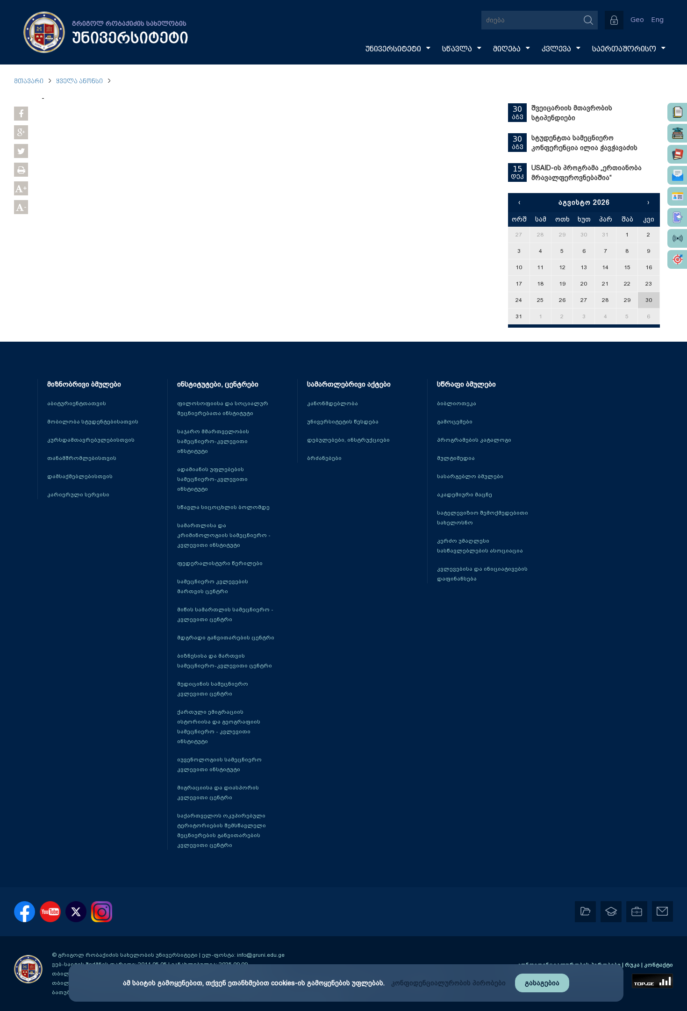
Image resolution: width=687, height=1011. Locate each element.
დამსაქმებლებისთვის (80, 476)
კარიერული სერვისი (78, 494)
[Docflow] (677, 112)
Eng (657, 20)
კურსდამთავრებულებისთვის (91, 440)
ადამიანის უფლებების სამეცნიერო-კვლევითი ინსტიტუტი (212, 479)
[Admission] (677, 217)
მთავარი (28, 82)
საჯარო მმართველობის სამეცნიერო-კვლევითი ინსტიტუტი (213, 441)
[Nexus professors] (677, 154)
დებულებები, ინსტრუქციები (348, 440)
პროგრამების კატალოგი (474, 440)
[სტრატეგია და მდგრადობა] (677, 259)
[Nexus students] (677, 133)
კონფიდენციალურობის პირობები (448, 983)
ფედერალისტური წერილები (220, 563)
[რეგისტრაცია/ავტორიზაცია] (614, 20)
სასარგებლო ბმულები (470, 476)
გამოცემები (454, 421)
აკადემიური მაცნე (464, 494)
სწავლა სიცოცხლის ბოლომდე (223, 507)
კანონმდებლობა (332, 403)
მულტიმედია (456, 458)
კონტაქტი (658, 964)
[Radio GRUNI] (677, 238)
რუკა (633, 964)
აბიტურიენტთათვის (76, 403)
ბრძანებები (324, 458)
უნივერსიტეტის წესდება (343, 421)
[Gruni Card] (677, 196)
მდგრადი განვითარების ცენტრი (225, 637)
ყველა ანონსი (79, 82)
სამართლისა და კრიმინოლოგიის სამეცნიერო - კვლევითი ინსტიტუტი (224, 535)
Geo (637, 20)
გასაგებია (542, 983)
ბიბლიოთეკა (456, 403)
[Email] (677, 175)
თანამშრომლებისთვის (81, 458)
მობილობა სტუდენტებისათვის (92, 421)
